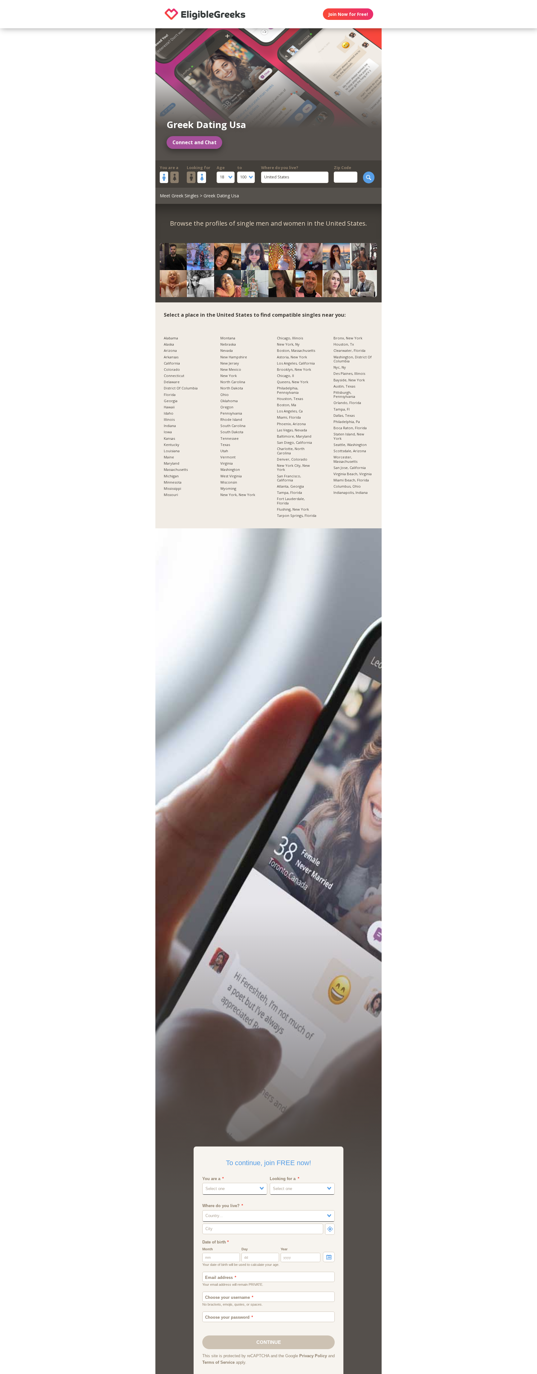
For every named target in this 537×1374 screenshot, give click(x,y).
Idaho (168, 413)
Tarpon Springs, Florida (296, 515)
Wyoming (228, 488)
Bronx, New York (347, 338)
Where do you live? (279, 167)
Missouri (171, 495)
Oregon (226, 407)
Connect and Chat (194, 142)
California (172, 363)
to (239, 167)
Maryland (171, 463)
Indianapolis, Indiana (350, 492)
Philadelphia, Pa (346, 422)
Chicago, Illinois (290, 338)
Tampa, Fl (341, 409)
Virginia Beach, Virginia (352, 474)
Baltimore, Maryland (294, 436)
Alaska (169, 344)
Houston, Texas (290, 399)
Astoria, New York (292, 357)
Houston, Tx (343, 344)
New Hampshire (233, 357)
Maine (169, 457)
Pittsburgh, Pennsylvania (344, 394)
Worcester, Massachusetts (345, 459)
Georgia (170, 401)
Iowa (168, 432)
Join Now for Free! (348, 14)
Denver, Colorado (292, 459)
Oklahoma (229, 401)
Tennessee (229, 438)
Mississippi (172, 488)
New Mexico (230, 369)
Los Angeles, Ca (290, 411)
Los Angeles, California (296, 363)
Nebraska (228, 344)
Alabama (171, 338)
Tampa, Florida (289, 492)
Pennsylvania (231, 413)
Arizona (170, 350)
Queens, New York (292, 382)
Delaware (172, 382)
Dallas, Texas (344, 415)
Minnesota (172, 482)
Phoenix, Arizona (291, 424)
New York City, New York (293, 467)
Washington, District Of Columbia (352, 359)
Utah (224, 451)
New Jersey (229, 363)
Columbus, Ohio (347, 486)
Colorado (172, 369)
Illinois (169, 419)
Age (221, 167)
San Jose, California (349, 468)
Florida (170, 395)
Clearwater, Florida (349, 350)
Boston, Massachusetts (296, 350)
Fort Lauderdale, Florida (291, 501)
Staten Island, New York (348, 436)
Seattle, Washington (350, 445)
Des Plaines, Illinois (349, 373)
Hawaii (169, 407)
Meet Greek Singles (179, 196)
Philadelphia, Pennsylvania (288, 390)
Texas (225, 445)
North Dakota (231, 388)
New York (228, 376)
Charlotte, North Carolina (291, 451)
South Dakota (231, 432)
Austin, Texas (344, 386)
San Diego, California (294, 442)
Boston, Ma (286, 405)
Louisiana (172, 451)
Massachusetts (176, 469)
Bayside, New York (349, 380)
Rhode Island (231, 419)
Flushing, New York (293, 509)
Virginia (226, 463)
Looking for (198, 167)
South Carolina (233, 426)
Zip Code (342, 167)
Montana (227, 338)
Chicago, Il (285, 376)
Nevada (226, 350)
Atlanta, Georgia (290, 486)
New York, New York (237, 495)
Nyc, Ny (339, 367)
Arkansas (171, 357)
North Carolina (232, 382)
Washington (230, 469)
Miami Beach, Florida (351, 480)
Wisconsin (228, 482)
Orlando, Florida (347, 403)
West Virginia (231, 476)
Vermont (228, 457)
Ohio (224, 395)
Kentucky (171, 445)
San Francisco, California (289, 478)
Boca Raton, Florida (350, 428)
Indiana (170, 426)
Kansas (169, 438)
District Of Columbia (181, 388)
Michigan (171, 476)
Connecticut (174, 376)
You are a (169, 167)
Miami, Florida (289, 417)
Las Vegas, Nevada (292, 430)
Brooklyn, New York (294, 369)
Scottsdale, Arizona (349, 451)
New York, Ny (288, 344)
